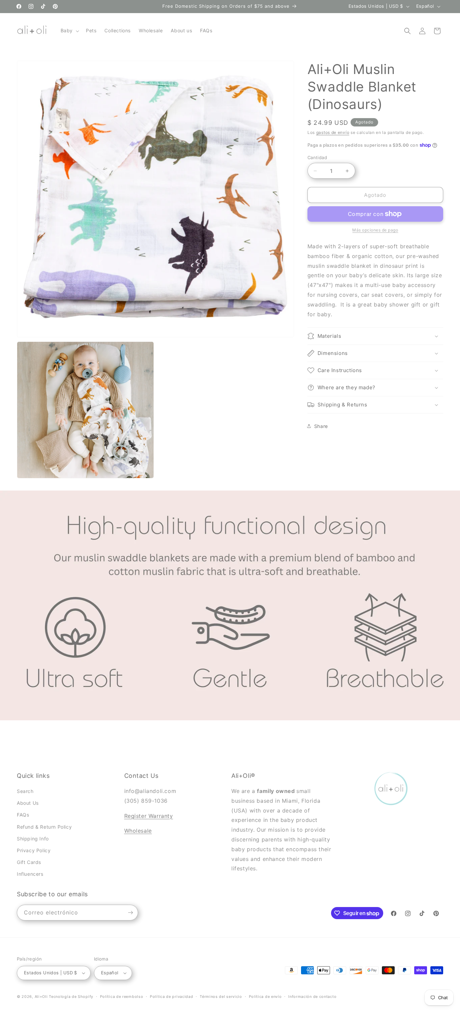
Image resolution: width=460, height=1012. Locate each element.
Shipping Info (33, 838)
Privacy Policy (34, 850)
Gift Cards (29, 862)
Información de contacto (312, 996)
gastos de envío (333, 132)
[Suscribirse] (130, 912)
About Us (28, 803)
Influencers (30, 874)
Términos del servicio (221, 996)
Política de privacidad (171, 996)
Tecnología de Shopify (71, 996)
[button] (69, 31)
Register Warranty (148, 815)
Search (25, 791)
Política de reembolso (121, 996)
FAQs (23, 815)
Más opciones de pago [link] (375, 229)
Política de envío (265, 996)
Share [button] (321, 426)
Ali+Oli (41, 996)
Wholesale (138, 831)
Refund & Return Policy (44, 827)
